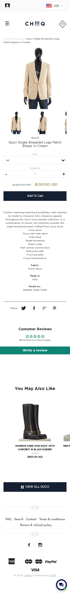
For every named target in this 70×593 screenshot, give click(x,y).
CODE (52, 575)
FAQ (8, 519)
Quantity (35, 168)
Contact (31, 519)
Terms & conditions (52, 519)
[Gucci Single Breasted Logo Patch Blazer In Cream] (35, 77)
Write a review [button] (35, 350)
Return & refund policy (36, 525)
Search (18, 519)
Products (18, 39)
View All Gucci (36, 487)
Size (35, 154)
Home (7, 39)
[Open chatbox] (61, 584)
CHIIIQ (28, 575)
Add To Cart (35, 196)
